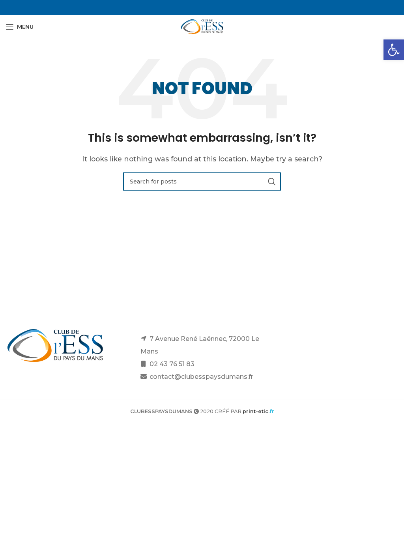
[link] (393, 49)
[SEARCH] (272, 181)
